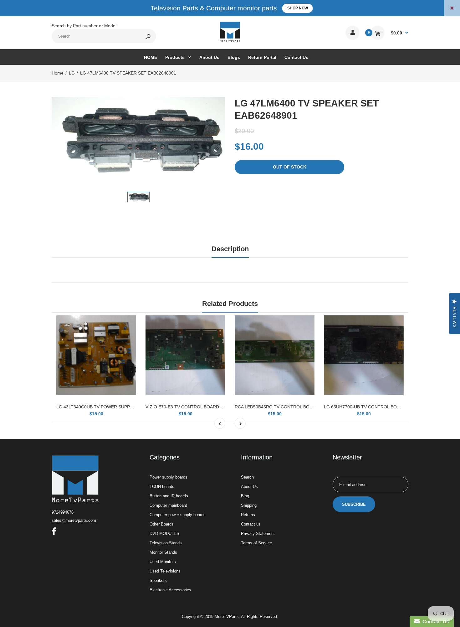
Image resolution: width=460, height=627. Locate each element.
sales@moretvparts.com (74, 520)
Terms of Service (256, 543)
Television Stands (166, 543)
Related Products (230, 304)
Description (230, 249)
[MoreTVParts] (230, 41)
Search (247, 477)
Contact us (251, 524)
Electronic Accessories (170, 590)
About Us (249, 486)
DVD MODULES (164, 533)
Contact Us (434, 621)
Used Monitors (163, 561)
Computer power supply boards (178, 514)
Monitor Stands (163, 552)
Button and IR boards (169, 496)
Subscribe (354, 504)
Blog (245, 496)
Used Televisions (165, 571)
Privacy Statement (258, 533)
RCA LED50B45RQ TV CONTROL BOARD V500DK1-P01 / (292, 406)
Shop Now (297, 8)
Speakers (158, 580)
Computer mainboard (168, 505)
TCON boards (162, 486)
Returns (248, 514)
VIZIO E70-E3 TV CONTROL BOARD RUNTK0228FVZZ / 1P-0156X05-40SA (221, 406)
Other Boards (162, 524)
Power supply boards (168, 477)
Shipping (249, 505)
